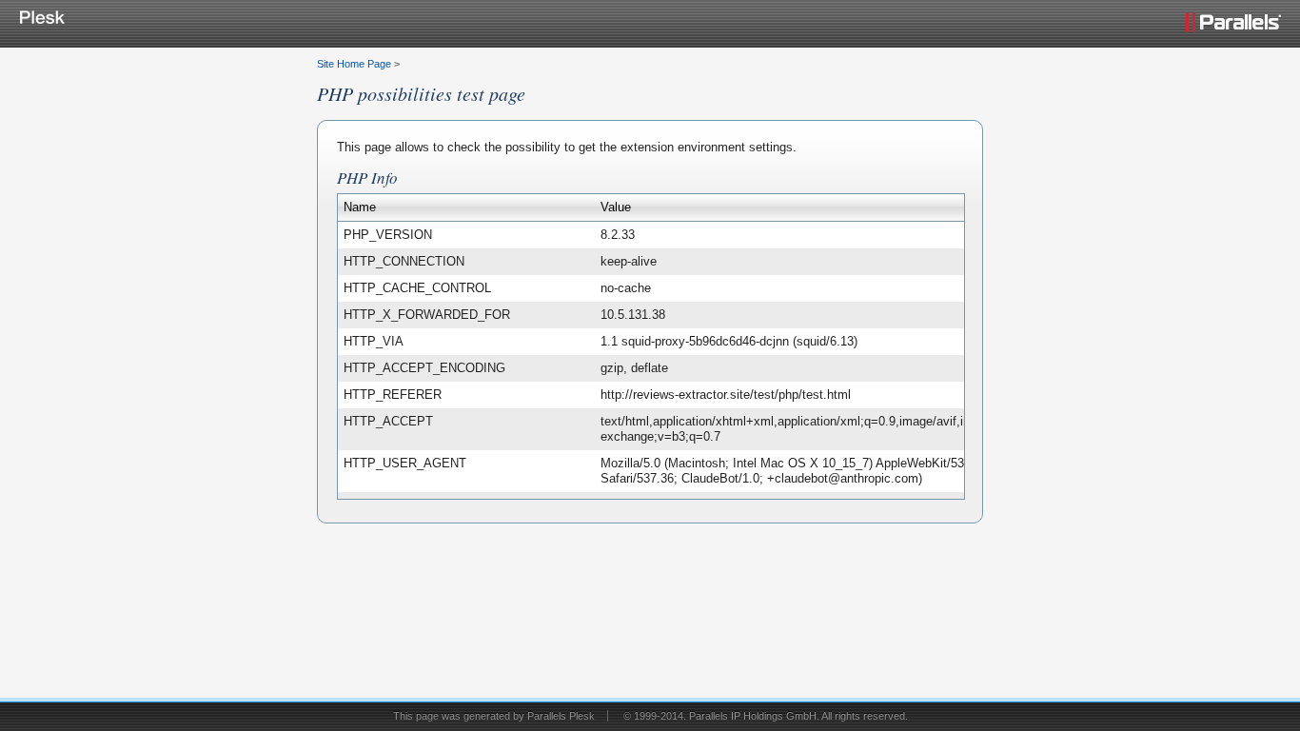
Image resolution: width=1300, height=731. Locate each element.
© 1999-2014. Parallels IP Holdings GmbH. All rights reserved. (765, 715)
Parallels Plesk (561, 715)
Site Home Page (354, 63)
